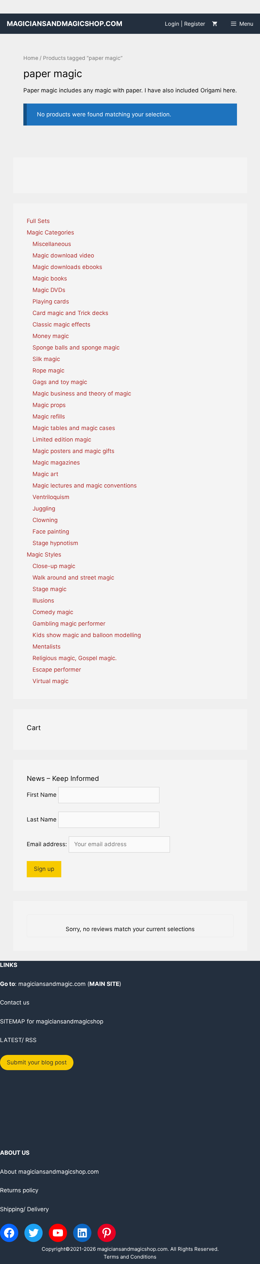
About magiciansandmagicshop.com (49, 1171)
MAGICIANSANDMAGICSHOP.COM (64, 24)
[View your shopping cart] (214, 24)
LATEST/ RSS (18, 1040)
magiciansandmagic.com (52, 983)
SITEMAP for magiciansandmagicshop (51, 1021)
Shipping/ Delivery (24, 1209)
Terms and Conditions (130, 1257)
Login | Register (185, 23)
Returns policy (19, 1190)
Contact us (14, 1002)
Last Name (42, 819)
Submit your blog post (37, 1062)
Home (30, 58)
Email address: (48, 844)
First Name (42, 794)
